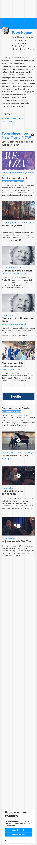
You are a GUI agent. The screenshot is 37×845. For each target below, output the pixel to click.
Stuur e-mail (7, 122)
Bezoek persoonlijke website (14, 118)
